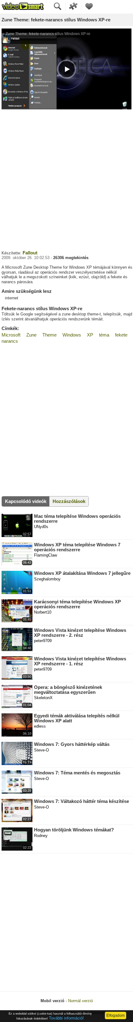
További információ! (66, 1018)
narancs (10, 341)
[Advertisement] (66, 179)
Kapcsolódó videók (25, 501)
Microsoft (11, 334)
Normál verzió (80, 1000)
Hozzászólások (69, 501)
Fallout (30, 252)
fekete (121, 334)
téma (104, 334)
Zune (31, 334)
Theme (49, 334)
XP (90, 334)
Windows (71, 334)
